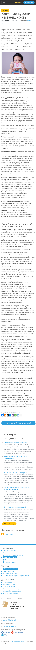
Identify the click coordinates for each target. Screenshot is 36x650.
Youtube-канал (18, 632)
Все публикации (10, 524)
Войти (19, 3)
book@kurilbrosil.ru (9, 626)
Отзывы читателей (10, 569)
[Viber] (13, 415)
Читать (29, 2)
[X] (8, 415)
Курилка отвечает (11, 562)
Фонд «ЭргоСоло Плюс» (17, 641)
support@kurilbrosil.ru (10, 620)
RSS (7, 534)
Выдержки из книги (10, 553)
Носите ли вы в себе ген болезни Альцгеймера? (15, 457)
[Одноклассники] (5, 415)
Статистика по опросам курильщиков (16, 575)
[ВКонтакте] (2, 415)
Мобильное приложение (13, 560)
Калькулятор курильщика (12, 589)
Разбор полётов (8, 571)
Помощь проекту (10, 557)
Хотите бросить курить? (19, 423)
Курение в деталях (9, 584)
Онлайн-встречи (9, 586)
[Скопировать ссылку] (20, 415)
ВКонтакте (7, 632)
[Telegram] (18, 415)
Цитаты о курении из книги (13, 555)
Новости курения (9, 582)
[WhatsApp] (15, 415)
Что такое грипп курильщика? (15, 507)
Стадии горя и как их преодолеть (16, 442)
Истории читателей (10, 573)
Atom (11, 534)
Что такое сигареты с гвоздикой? (16, 473)
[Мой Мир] (10, 415)
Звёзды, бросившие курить (12, 591)
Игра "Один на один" (12, 593)
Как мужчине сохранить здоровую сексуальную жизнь (16, 488)
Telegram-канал (8, 635)
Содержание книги (9, 550)
